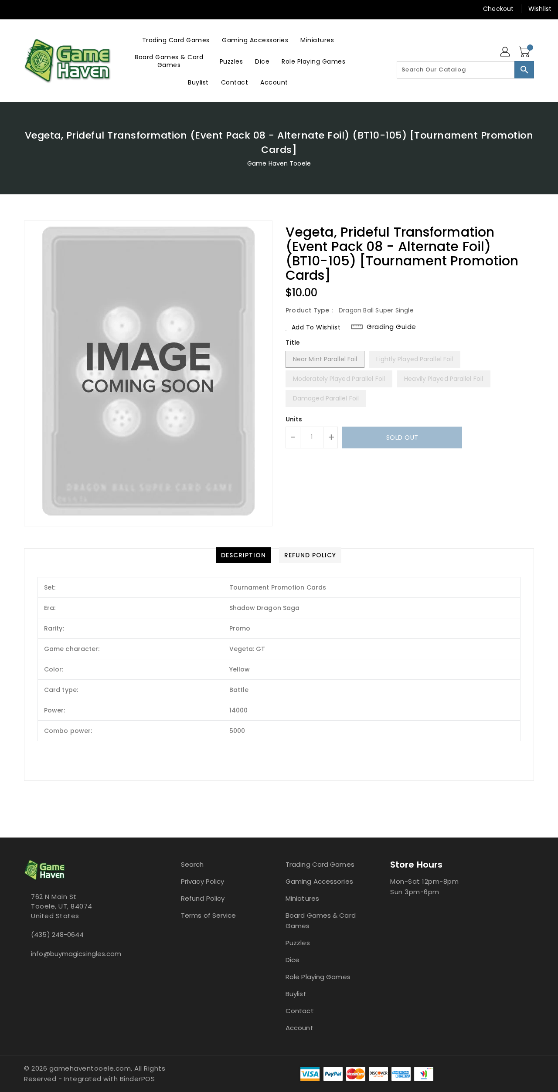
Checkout (498, 8)
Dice (292, 959)
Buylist (296, 993)
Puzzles (298, 942)
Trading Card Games (320, 864)
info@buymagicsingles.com (76, 953)
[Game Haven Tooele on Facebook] (13, 8)
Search (192, 864)
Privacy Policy (202, 881)
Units (294, 419)
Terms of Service (208, 915)
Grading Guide (391, 326)
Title (293, 342)
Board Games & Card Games (321, 920)
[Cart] (525, 52)
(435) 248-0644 (57, 934)
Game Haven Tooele (279, 163)
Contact (300, 1010)
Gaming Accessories (319, 881)
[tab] (243, 555)
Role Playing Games (318, 976)
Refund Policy (203, 898)
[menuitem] (176, 40)
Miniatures (302, 898)
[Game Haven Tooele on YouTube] (47, 8)
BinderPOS (137, 1078)
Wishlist (539, 8)
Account (299, 1027)
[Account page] (505, 52)
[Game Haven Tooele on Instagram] (30, 8)
